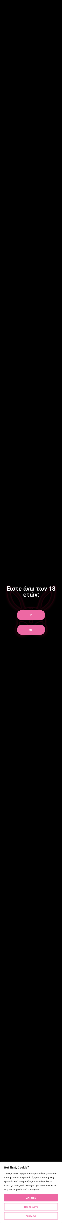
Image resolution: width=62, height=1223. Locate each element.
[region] (31, 1192)
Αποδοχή (31, 1197)
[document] (31, 611)
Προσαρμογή (31, 1206)
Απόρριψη (31, 1215)
